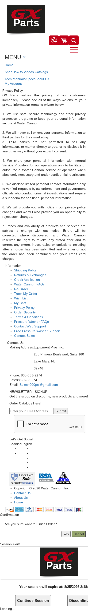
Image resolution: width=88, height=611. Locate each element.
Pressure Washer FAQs (31, 321)
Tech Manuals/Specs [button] (20, 79)
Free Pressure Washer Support (37, 331)
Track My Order (25, 293)
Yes (66, 534)
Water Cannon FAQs (29, 284)
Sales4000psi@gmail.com (38, 384)
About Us (42, 79)
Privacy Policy (24, 307)
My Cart (20, 303)
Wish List (20, 298)
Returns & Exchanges (30, 275)
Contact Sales (24, 335)
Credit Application (27, 279)
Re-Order (21, 289)
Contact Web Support (30, 326)
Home (9, 65)
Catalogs (41, 72)
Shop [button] (8, 72)
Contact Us (22, 493)
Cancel (78, 534)
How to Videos (23, 72)
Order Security (25, 312)
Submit (61, 411)
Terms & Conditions (28, 317)
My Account (13, 83)
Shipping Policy (25, 270)
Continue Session (33, 601)
